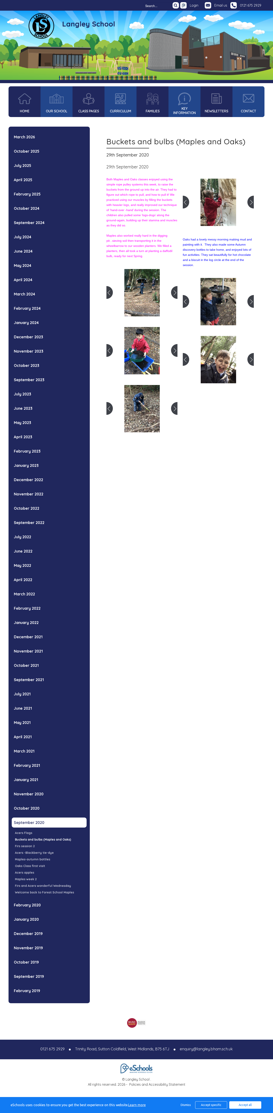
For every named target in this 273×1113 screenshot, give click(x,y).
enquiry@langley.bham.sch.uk (206, 1048)
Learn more (137, 1105)
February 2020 (27, 905)
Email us (220, 5)
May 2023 (22, 422)
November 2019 (28, 947)
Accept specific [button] (211, 1105)
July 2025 (22, 165)
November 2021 (28, 651)
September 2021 (29, 679)
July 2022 (22, 536)
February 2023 (27, 451)
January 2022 (26, 622)
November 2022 (28, 494)
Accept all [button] (245, 1105)
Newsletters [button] (216, 111)
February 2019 (27, 990)
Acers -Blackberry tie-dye (34, 853)
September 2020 (29, 822)
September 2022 (29, 522)
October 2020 (26, 808)
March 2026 (24, 137)
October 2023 (26, 365)
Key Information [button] (184, 110)
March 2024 (24, 294)
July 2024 (22, 236)
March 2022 (24, 594)
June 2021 (23, 708)
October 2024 (26, 208)
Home (24, 111)
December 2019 (28, 933)
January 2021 (26, 779)
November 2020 (29, 794)
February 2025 (27, 194)
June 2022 (23, 551)
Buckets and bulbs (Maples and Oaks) (43, 839)
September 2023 (29, 379)
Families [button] (153, 111)
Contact (248, 111)
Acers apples (24, 872)
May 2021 (22, 722)
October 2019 (26, 962)
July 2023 (22, 394)
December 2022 (28, 479)
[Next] (174, 292)
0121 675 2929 (250, 5)
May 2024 (22, 265)
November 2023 (28, 351)
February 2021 (27, 765)
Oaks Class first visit (30, 866)
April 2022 (23, 579)
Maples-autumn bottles (32, 859)
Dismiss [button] (186, 1105)
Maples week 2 (26, 879)
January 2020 (26, 919)
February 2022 (27, 608)
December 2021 (28, 636)
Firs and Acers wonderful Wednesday (43, 886)
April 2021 (23, 736)
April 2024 (23, 279)
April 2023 (23, 436)
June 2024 (23, 251)
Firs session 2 (25, 846)
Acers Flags (23, 833)
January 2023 (26, 465)
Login (194, 5)
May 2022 (22, 565)
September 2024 (29, 222)
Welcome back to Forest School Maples (44, 892)
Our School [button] (56, 111)
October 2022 (26, 508)
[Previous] (109, 292)
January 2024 (26, 322)
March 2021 (24, 751)
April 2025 (23, 179)
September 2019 (29, 976)
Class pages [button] (88, 111)
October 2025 (26, 151)
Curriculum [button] (120, 111)
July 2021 (22, 694)
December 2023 (28, 336)
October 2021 (26, 665)
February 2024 (27, 308)
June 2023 (23, 408)
